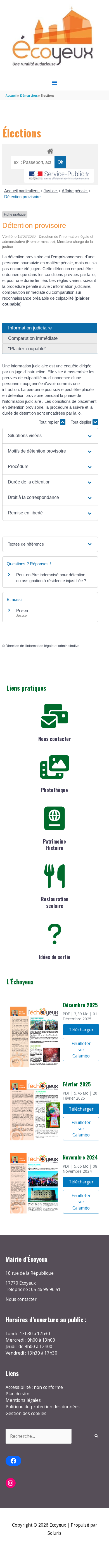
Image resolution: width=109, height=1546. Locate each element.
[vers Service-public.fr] (59, 176)
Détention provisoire (22, 196)
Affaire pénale (75, 190)
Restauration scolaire (54, 902)
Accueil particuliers (22, 190)
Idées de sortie (54, 956)
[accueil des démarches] (50, 150)
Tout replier (49, 422)
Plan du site (17, 1394)
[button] (50, 435)
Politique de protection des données (43, 1406)
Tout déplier (82, 422)
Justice (51, 190)
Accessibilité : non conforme (34, 1387)
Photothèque (54, 790)
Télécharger (81, 1030)
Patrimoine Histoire (54, 844)
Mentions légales (23, 1400)
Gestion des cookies (26, 1413)
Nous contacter (54, 738)
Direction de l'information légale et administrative (42, 646)
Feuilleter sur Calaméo (81, 1049)
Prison (22, 610)
